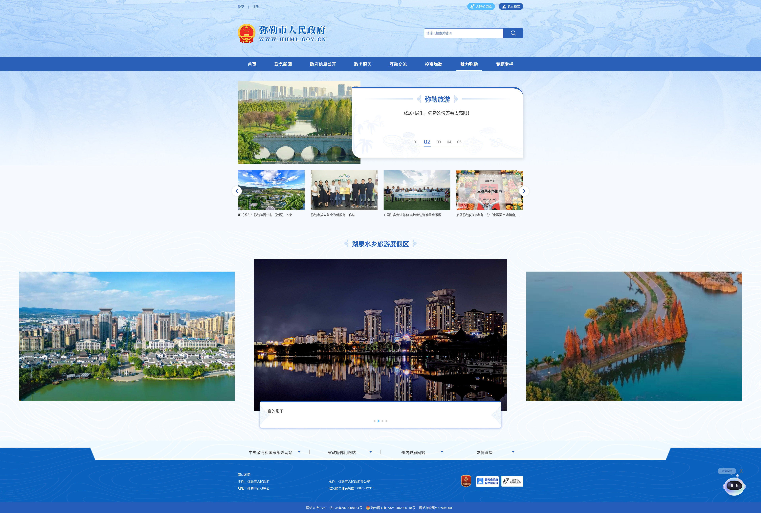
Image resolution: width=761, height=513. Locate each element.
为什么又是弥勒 (437, 113)
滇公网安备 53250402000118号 (393, 508)
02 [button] (426, 142)
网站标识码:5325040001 (436, 508)
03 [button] (437, 142)
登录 (241, 7)
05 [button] (459, 142)
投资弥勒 (433, 64)
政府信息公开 (323, 64)
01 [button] (416, 142)
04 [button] (449, 142)
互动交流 (398, 64)
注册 (255, 7)
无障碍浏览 (484, 6)
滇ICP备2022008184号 (346, 508)
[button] (237, 191)
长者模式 (514, 6)
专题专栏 (504, 64)
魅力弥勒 (469, 64)
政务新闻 (283, 64)
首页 (252, 64)
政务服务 (363, 64)
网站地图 (244, 475)
